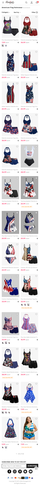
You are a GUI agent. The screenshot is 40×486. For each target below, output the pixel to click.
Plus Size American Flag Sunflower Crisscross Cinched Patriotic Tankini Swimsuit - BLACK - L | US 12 (10, 40)
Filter (34, 12)
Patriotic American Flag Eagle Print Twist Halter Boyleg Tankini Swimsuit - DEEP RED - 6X (29, 40)
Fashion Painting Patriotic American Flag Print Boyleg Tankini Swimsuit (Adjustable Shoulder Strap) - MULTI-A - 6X (10, 299)
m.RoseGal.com (11, 2)
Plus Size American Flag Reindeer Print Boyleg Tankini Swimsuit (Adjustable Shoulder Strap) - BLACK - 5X (29, 299)
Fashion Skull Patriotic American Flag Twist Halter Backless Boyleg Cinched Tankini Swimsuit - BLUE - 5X (10, 372)
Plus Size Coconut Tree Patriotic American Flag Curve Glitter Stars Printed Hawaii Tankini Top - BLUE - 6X (10, 236)
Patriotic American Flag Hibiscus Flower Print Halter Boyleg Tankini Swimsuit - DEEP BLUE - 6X (10, 138)
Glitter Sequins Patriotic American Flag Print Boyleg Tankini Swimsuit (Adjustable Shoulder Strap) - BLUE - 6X (29, 75)
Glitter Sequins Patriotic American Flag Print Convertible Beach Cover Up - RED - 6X (10, 106)
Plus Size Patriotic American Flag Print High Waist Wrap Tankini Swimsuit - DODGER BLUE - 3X (29, 442)
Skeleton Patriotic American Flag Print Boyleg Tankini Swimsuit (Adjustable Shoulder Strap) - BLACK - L (10, 407)
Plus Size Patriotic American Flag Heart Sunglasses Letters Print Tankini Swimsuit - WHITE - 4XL (29, 169)
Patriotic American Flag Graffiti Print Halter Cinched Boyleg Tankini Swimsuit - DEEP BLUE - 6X (10, 169)
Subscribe (32, 466)
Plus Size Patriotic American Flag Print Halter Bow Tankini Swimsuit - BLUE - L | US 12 (29, 407)
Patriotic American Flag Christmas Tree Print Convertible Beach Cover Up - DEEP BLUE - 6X (29, 106)
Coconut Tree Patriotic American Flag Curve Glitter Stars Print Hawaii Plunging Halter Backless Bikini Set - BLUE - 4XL (29, 236)
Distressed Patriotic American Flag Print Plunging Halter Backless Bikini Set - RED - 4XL (10, 267)
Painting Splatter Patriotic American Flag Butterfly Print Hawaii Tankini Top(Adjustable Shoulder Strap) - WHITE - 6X (29, 201)
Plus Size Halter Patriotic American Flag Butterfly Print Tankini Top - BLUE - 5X (10, 442)
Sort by (16, 12)
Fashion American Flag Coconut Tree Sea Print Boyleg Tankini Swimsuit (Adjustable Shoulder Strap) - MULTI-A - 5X (10, 337)
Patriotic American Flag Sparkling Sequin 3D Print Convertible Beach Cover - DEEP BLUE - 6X (10, 75)
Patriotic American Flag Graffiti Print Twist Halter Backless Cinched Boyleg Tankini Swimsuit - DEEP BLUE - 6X (29, 138)
